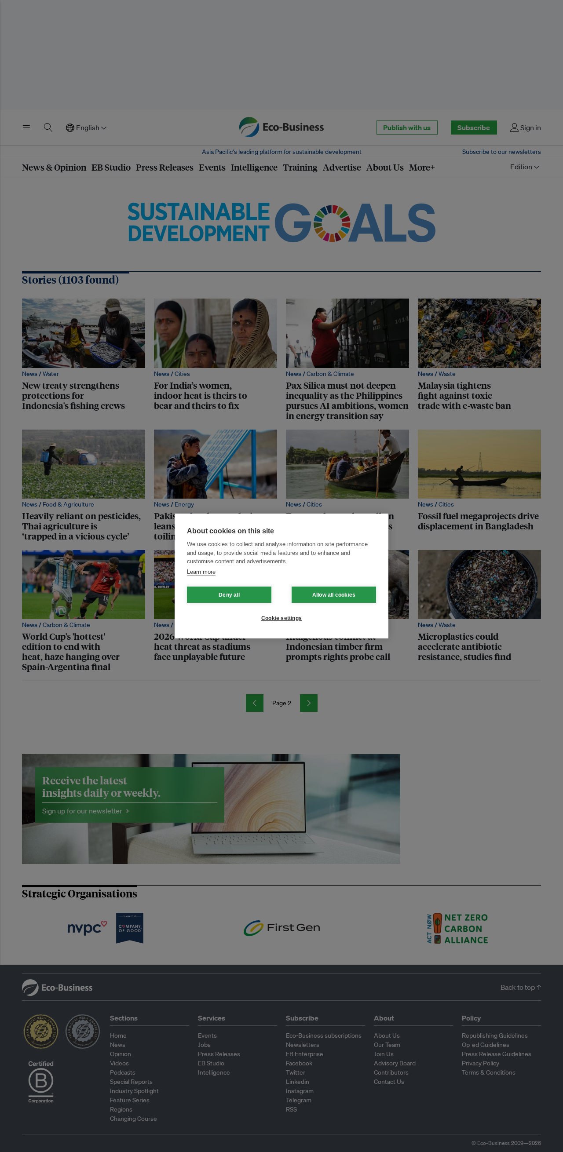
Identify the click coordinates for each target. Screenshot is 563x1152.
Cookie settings (281, 618)
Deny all (229, 595)
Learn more (201, 572)
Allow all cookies (333, 595)
